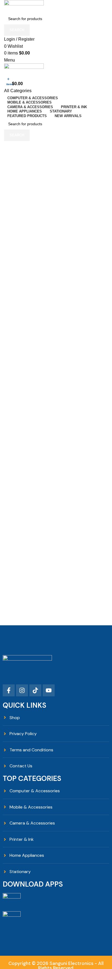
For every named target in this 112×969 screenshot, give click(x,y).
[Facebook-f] (9, 690)
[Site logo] (24, 6)
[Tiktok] (35, 690)
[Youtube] (49, 690)
